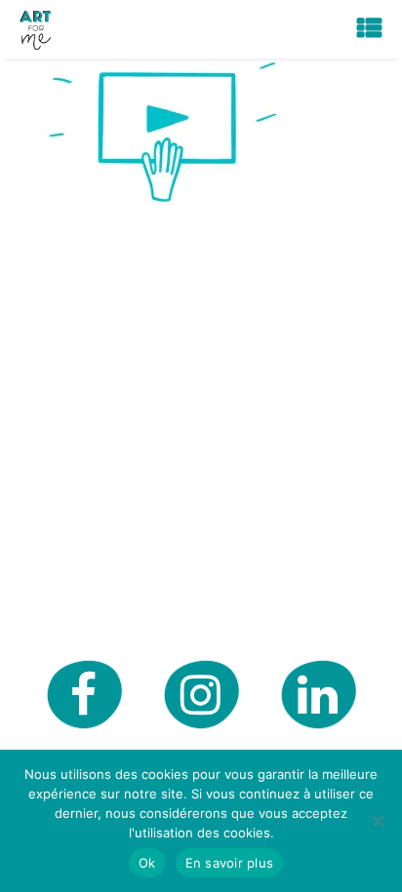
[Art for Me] (35, 29)
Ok (147, 863)
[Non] (377, 821)
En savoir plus (229, 863)
